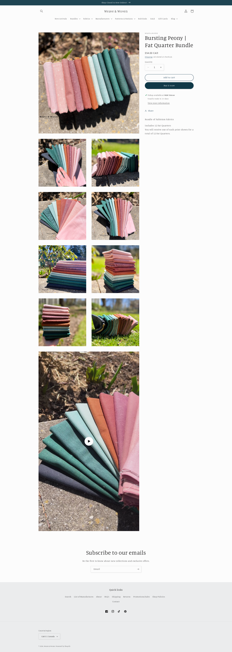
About (99, 596)
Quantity (148, 62)
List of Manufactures (83, 596)
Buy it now (169, 85)
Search (68, 596)
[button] (42, 11)
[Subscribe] (138, 569)
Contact (115, 601)
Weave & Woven (49, 646)
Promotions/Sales (141, 596)
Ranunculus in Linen (212, 646)
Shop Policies (159, 596)
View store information (159, 103)
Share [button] (150, 111)
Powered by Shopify (63, 646)
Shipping (148, 57)
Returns (126, 596)
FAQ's (106, 596)
